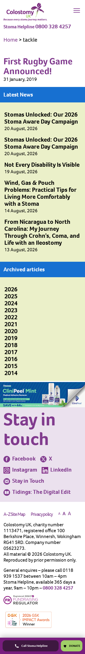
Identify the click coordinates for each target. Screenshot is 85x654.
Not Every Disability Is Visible (42, 165)
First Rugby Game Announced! (38, 66)
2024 (10, 303)
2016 (10, 359)
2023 (10, 310)
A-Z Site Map (14, 514)
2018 (10, 345)
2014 (10, 373)
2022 (10, 317)
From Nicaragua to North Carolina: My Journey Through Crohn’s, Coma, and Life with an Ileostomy (42, 232)
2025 (10, 296)
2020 (10, 331)
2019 (10, 338)
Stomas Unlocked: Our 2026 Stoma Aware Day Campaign (41, 118)
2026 (10, 289)
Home (10, 39)
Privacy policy (42, 514)
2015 (10, 366)
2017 (10, 352)
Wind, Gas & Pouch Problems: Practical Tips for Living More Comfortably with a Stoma (40, 193)
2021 (10, 324)
